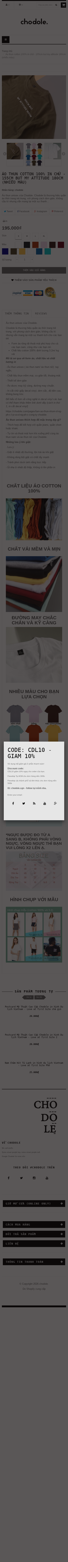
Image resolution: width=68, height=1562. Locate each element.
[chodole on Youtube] (44, 803)
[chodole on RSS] (34, 803)
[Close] (64, 741)
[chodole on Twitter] (23, 803)
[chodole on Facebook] (12, 803)
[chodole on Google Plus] (55, 803)
